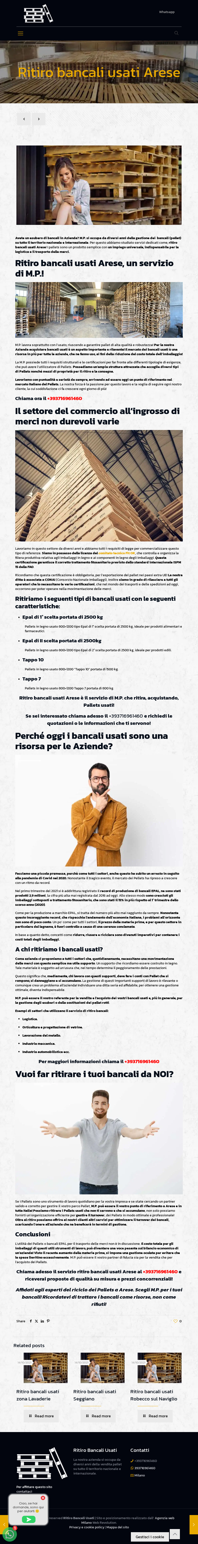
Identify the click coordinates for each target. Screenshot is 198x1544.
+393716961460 (64, 398)
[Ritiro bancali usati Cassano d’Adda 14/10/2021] (194, 1524)
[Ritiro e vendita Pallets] (38, 13)
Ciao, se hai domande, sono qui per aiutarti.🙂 (28, 1507)
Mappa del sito (117, 1527)
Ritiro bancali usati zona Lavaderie (37, 1395)
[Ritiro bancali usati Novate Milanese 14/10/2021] (4, 1524)
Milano (139, 1475)
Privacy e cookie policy (86, 1527)
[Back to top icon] (175, 1534)
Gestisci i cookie (150, 1537)
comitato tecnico (112, 553)
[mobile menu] (20, 33)
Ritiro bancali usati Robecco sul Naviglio (153, 1395)
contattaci (24, 1491)
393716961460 (144, 1468)
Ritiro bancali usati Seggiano (94, 1395)
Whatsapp (167, 12)
